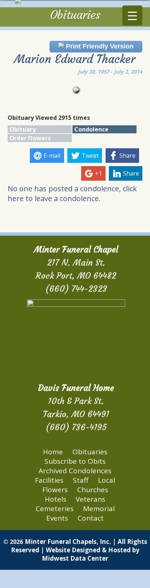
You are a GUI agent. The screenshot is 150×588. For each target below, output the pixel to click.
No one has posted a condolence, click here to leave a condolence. (72, 193)
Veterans (90, 499)
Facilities (49, 480)
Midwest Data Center (75, 558)
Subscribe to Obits (75, 461)
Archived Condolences (75, 470)
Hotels (55, 499)
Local (106, 480)
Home (53, 451)
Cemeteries (55, 508)
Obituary (22, 129)
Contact (91, 518)
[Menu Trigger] (132, 15)
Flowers (55, 489)
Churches (92, 489)
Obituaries (89, 451)
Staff (80, 480)
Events (57, 518)
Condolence (91, 129)
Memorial (99, 508)
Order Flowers (30, 138)
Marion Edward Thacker (74, 59)
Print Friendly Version (99, 46)
